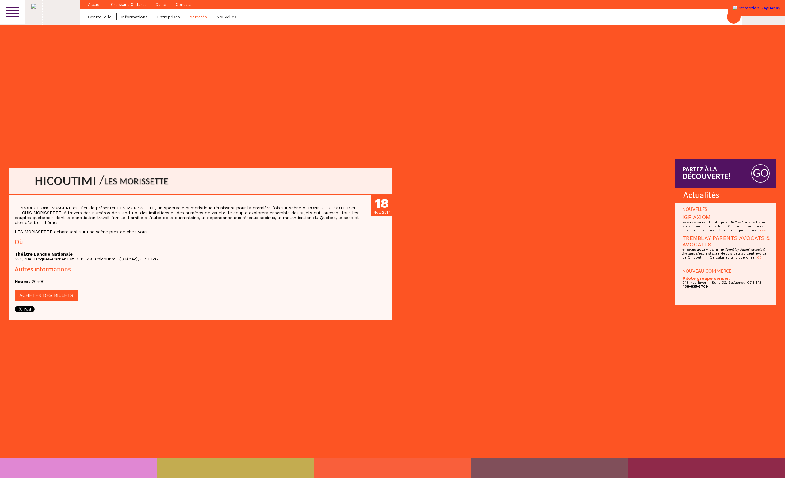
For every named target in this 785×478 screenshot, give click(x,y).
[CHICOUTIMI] (78, 468)
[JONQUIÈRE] (235, 468)
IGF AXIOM (696, 217)
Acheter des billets (46, 295)
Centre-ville (100, 16)
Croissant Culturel (128, 4)
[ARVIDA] (706, 468)
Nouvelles (226, 16)
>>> (762, 230)
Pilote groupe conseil (706, 278)
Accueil (94, 4)
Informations (134, 16)
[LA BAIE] (549, 468)
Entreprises (168, 16)
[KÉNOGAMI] (392, 468)
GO (760, 174)
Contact (183, 4)
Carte (160, 4)
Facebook (734, 17)
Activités (198, 16)
